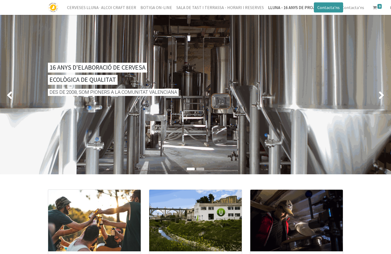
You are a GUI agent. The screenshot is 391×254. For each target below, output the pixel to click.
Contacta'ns (328, 7)
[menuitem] (101, 7)
